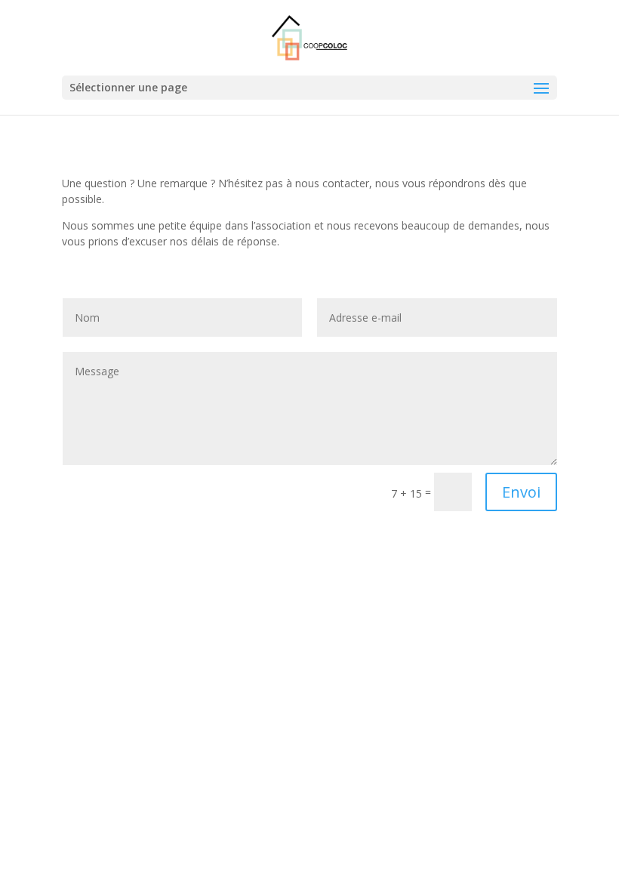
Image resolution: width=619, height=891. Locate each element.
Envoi (521, 492)
